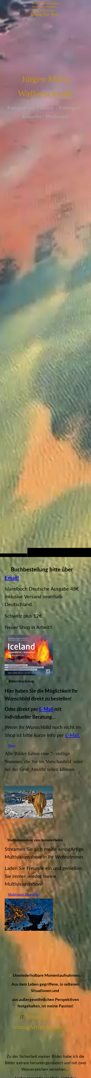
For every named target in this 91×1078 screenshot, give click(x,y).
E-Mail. (72, 735)
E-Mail (46, 709)
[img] (45, 287)
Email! (12, 578)
